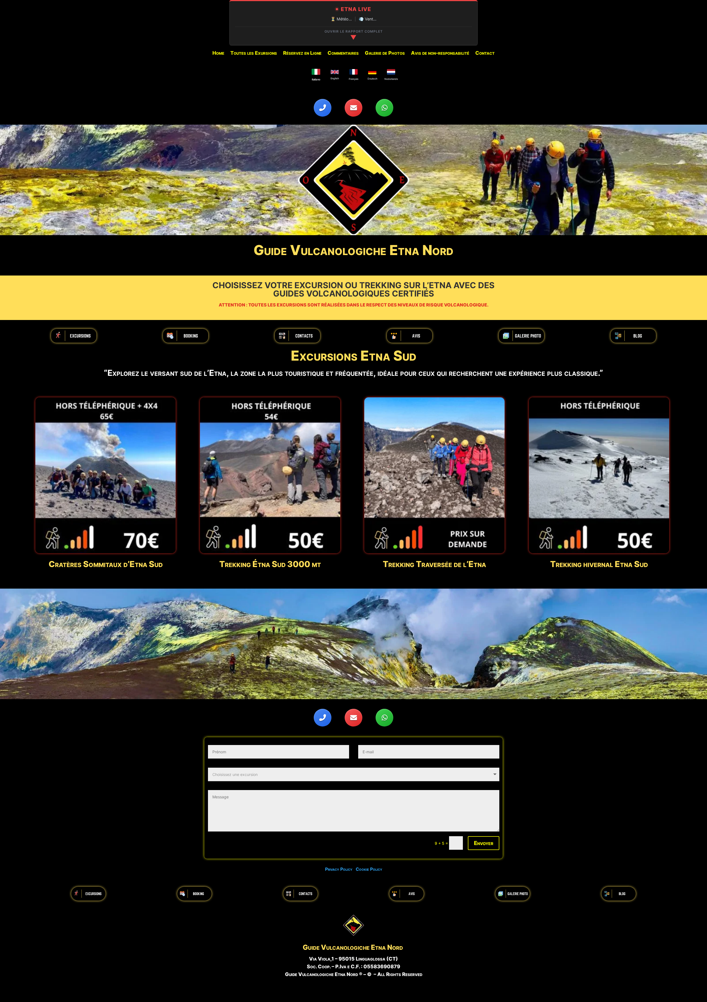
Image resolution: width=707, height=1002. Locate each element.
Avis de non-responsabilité (440, 53)
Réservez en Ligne (302, 53)
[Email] (353, 108)
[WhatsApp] (384, 108)
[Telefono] (322, 108)
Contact (485, 53)
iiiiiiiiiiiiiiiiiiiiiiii (73, 335)
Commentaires (343, 53)
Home (218, 53)
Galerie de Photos (385, 53)
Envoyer (483, 843)
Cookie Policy (369, 869)
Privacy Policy (340, 869)
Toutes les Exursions (253, 53)
